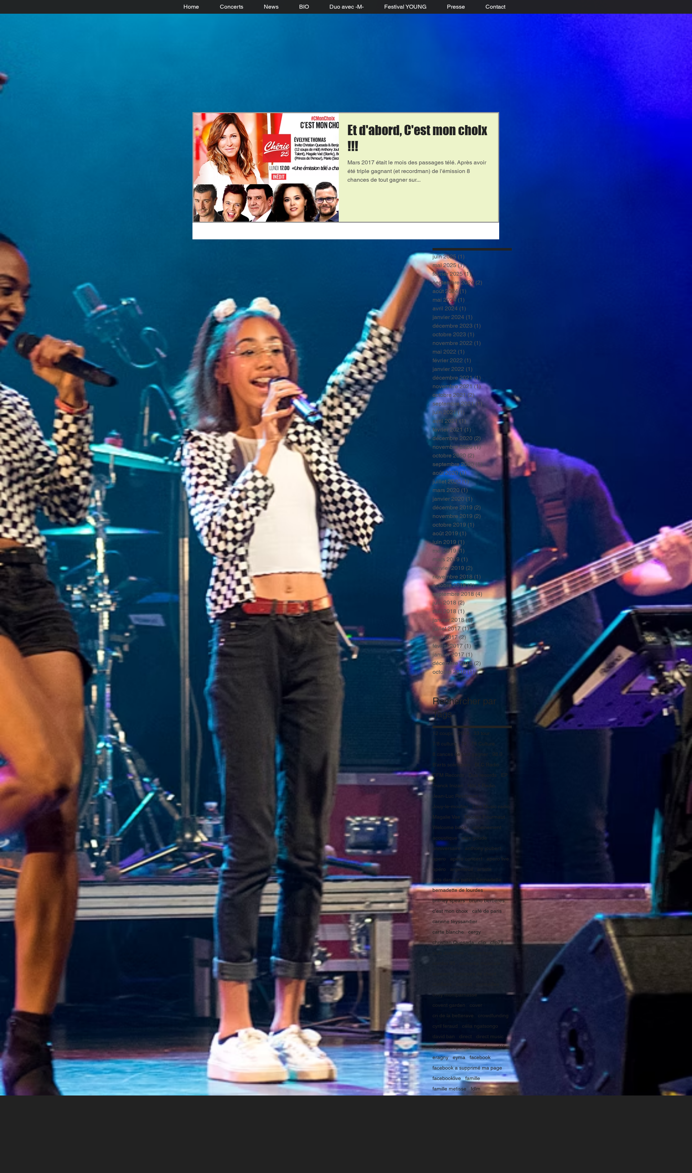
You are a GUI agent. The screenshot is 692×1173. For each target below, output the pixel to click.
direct (465, 1036)
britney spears (448, 900)
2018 (463, 733)
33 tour (482, 733)
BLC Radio (487, 764)
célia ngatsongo (480, 1026)
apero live (498, 859)
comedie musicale (480, 963)
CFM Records (448, 775)
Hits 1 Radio (481, 785)
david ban (443, 1036)
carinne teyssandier (454, 921)
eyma (459, 1057)
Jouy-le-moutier (450, 806)
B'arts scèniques (451, 764)
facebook (480, 1057)
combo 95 (443, 963)
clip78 (497, 942)
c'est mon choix (450, 911)
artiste (484, 869)
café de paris (487, 911)
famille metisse (449, 1089)
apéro (439, 869)
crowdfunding (493, 1015)
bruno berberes (487, 900)
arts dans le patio (452, 879)
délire (503, 1047)
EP (504, 775)
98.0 (497, 754)
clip (482, 942)
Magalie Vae (446, 817)
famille (472, 1078)
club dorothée (448, 953)
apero (439, 859)
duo (488, 1047)
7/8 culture (444, 744)
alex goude (474, 838)
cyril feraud (445, 1026)
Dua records (483, 775)
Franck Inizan (447, 785)
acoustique (444, 838)
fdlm (475, 1089)
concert (441, 974)
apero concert (466, 859)
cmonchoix (480, 953)
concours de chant (475, 974)
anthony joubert (483, 848)
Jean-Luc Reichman (455, 796)
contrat (464, 984)
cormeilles (487, 984)
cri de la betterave (453, 1015)
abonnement (487, 827)
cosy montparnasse (454, 994)
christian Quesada (453, 942)
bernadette (488, 879)
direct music (490, 1036)
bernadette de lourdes (457, 890)
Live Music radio (491, 806)
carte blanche (448, 932)
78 (464, 744)
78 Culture (483, 744)
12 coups (442, 733)
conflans (442, 984)
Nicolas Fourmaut (485, 817)
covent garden (448, 1005)
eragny (440, 1057)
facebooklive (446, 1078)
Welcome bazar (450, 827)
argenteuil (461, 869)
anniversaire (446, 848)
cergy (474, 932)
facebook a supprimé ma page (467, 1068)
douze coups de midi (456, 1047)
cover (476, 1005)
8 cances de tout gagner (460, 754)
